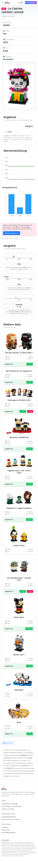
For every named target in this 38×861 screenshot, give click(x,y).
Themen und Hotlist (7, 809)
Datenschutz (5, 830)
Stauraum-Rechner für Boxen (10, 819)
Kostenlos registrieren (11, 233)
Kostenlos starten (31, 2)
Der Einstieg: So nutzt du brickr (11, 806)
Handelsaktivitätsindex (8, 817)
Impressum (4, 827)
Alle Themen (9, 743)
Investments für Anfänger (9, 804)
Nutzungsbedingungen (8, 832)
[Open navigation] (2, 2)
